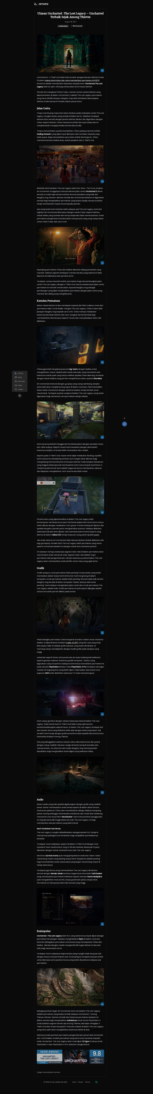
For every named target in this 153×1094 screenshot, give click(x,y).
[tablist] (19, 381)
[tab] (19, 373)
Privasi (80, 1082)
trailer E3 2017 (72, 642)
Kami (74, 1082)
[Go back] (124, 418)
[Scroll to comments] (124, 424)
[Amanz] (96, 1082)
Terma (87, 1082)
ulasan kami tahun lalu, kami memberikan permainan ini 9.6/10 (72, 80)
